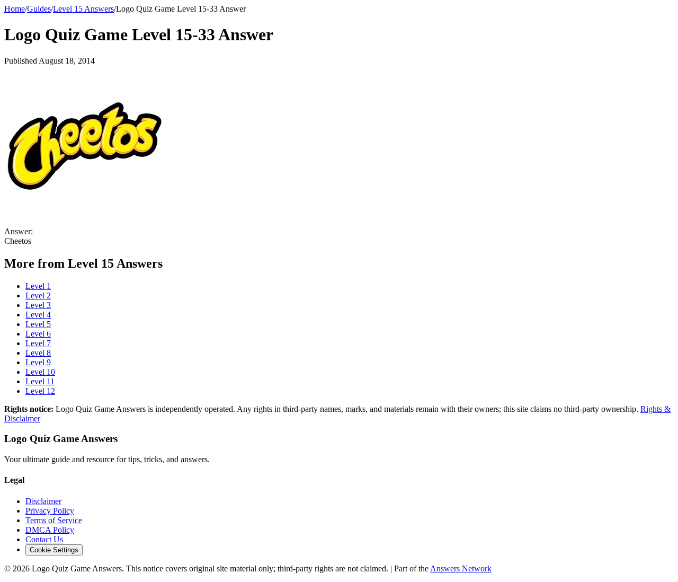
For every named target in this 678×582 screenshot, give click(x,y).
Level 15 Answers (83, 8)
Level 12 (40, 390)
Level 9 (38, 362)
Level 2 (38, 295)
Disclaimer (43, 501)
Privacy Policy (49, 510)
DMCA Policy (49, 529)
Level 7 (38, 343)
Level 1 (38, 285)
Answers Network (461, 568)
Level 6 (38, 333)
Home (14, 8)
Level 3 (38, 305)
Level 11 (40, 381)
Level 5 (38, 324)
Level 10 (40, 371)
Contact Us (44, 539)
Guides (39, 8)
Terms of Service (53, 520)
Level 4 (38, 314)
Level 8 (38, 352)
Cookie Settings (54, 550)
